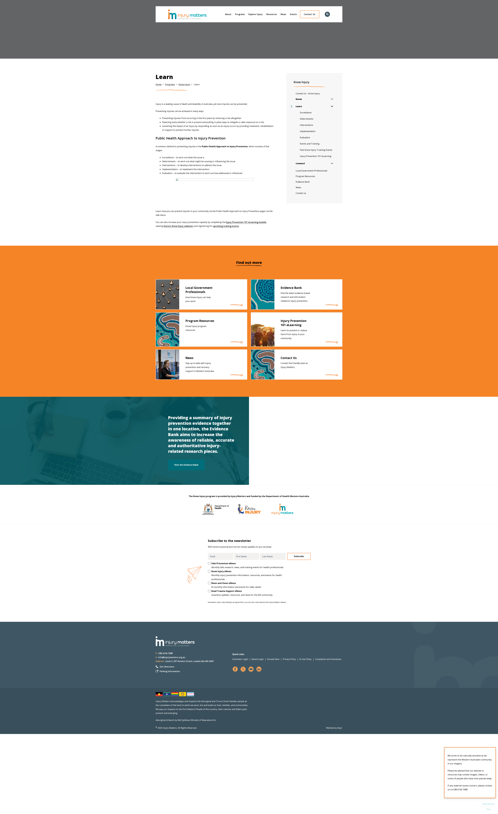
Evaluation (305, 137)
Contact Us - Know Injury (308, 93)
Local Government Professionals (311, 170)
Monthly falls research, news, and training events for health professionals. (247, 565)
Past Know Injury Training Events (316, 150)
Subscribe (299, 556)
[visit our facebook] (235, 669)
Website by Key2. (334, 727)
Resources (271, 14)
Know (299, 99)
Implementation (307, 131)
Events (293, 14)
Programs (240, 14)
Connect (300, 163)
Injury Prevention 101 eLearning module (246, 222)
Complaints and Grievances (328, 659)
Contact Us (309, 14)
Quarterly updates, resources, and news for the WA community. (242, 593)
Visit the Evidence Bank (186, 464)
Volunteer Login (240, 659)
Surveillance (306, 112)
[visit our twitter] (243, 669)
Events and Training (309, 143)
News (283, 14)
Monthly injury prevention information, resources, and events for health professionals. (246, 575)
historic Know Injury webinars (178, 226)
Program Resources (305, 176)
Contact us (301, 193)
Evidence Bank (303, 181)
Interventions (306, 125)
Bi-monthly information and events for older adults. (236, 585)
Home (158, 84)
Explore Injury (255, 14)
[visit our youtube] (251, 669)
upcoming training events (226, 226)
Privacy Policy (289, 659)
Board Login (258, 659)
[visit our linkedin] (259, 669)
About (228, 14)
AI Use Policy (305, 659)
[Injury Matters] (192, 14)
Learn (299, 106)
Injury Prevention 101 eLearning (315, 156)
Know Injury (184, 84)
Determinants (306, 118)
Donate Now (273, 659)
